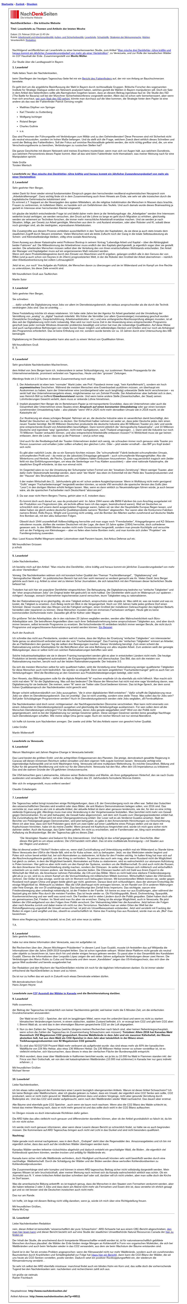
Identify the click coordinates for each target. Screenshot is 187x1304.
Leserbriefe (90, 37)
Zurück (20, 4)
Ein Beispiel (105, 627)
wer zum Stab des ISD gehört (53, 98)
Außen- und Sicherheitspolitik (69, 37)
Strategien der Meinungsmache (125, 37)
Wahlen (146, 37)
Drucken (32, 4)
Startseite (7, 4)
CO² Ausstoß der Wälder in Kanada (54, 993)
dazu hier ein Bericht (104, 1254)
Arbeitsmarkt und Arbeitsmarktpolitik (36, 37)
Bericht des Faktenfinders (97, 78)
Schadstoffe (103, 37)
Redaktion (31, 40)
